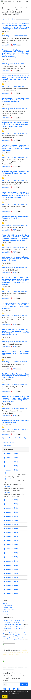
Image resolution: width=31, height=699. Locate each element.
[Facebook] (5, 689)
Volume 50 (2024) (12, 462)
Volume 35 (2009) (12, 549)
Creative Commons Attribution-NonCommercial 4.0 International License (15, 652)
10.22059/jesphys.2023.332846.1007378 (14, 109)
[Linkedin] (14, 689)
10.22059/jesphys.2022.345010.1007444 (14, 268)
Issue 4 (8, 473)
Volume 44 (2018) (12, 512)
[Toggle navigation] (15, 3)
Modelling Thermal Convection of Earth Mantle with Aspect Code (15, 217)
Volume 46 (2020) (12, 504)
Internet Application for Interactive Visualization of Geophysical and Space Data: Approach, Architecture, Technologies (15, 305)
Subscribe (24, 684)
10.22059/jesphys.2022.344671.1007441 (14, 362)
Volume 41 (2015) (12, 524)
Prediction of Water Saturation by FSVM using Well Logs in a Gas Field (15, 172)
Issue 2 (8, 487)
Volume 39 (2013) (12, 532)
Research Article (8, 19)
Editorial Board (7, 608)
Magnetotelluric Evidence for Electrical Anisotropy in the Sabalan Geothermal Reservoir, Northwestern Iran (15, 124)
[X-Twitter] (9, 689)
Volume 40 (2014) (12, 528)
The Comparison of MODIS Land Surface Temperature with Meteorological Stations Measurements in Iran (15, 331)
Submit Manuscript (9, 610)
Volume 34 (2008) (12, 553)
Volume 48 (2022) (12, 470)
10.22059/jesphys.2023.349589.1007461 (14, 384)
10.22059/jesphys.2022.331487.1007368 (14, 64)
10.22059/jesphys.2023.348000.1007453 (14, 291)
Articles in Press (9, 442)
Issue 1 (8, 493)
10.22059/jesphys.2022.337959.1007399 (14, 204)
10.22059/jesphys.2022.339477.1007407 (14, 247)
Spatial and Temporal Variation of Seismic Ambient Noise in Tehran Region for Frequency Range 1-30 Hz (15, 77)
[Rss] (18, 689)
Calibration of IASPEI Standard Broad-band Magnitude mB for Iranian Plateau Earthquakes (15, 258)
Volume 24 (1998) (12, 594)
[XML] (24, 12)
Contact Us (6, 612)
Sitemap (5, 614)
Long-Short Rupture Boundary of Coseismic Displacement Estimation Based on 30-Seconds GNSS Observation (15, 147)
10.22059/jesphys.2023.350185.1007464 (14, 408)
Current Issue (8, 446)
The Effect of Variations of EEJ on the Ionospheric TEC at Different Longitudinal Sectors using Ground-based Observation (15, 398)
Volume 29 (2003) (12, 573)
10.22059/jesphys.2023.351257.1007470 (14, 429)
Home (5, 603)
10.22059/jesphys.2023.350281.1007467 (14, 315)
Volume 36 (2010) (12, 545)
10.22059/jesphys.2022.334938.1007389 (14, 180)
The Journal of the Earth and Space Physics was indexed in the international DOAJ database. (14, 622)
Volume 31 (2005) (12, 565)
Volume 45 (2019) (12, 508)
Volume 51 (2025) (12, 458)
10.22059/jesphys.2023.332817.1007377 (14, 86)
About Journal (7, 606)
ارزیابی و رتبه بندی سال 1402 (17, 626)
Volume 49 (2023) (12, 466)
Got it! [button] (4, 697)
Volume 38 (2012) (12, 537)
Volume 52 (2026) (12, 454)
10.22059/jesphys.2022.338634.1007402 (14, 225)
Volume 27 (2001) (12, 581)
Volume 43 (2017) (12, 516)
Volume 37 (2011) (12, 541)
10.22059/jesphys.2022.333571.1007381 (14, 133)
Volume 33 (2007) (12, 557)
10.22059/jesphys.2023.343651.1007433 (14, 342)
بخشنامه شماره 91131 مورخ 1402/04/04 (15, 628)
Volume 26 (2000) (12, 586)
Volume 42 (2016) (12, 520)
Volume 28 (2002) (12, 577)
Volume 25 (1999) (12, 590)
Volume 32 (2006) (12, 561)
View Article (6, 45)
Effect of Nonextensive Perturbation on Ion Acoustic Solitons (15, 421)
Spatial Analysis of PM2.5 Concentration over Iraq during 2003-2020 (15, 353)
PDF (16, 45)
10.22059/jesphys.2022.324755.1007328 (14, 36)
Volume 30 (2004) (12, 569)
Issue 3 (8, 479)
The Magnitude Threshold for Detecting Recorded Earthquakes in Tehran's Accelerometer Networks (15, 99)
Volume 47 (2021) (12, 500)
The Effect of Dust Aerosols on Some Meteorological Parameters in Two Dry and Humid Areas (15, 375)
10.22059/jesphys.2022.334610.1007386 (14, 157)
